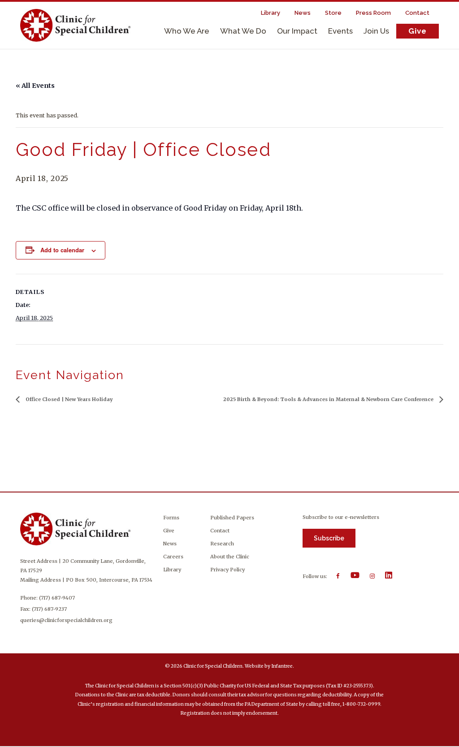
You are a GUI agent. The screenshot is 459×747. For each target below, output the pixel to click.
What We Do (243, 30)
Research (222, 543)
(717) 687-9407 (57, 598)
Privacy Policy (227, 569)
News (170, 543)
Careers (173, 556)
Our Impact (297, 30)
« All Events (35, 86)
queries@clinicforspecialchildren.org (66, 620)
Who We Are (186, 30)
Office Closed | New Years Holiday (68, 399)
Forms (171, 517)
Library (172, 569)
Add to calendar (62, 250)
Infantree (282, 666)
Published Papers (232, 517)
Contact (220, 530)
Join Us (376, 30)
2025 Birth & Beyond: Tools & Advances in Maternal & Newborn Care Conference (329, 399)
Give (417, 30)
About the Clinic (229, 556)
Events (340, 30)
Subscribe (329, 538)
